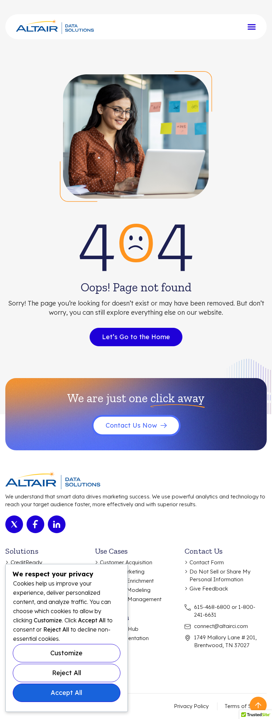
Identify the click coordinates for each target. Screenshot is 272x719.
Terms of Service (246, 706)
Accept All (66, 693)
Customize (66, 653)
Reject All (66, 673)
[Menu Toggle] (251, 26)
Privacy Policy (191, 706)
